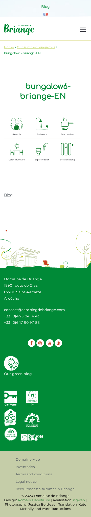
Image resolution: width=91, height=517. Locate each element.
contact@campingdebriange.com (34, 310)
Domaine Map (28, 459)
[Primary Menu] (83, 29)
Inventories (25, 467)
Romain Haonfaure (34, 500)
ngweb (79, 500)
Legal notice (26, 481)
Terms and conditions (34, 474)
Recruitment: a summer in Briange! (45, 489)
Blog (45, 6)
